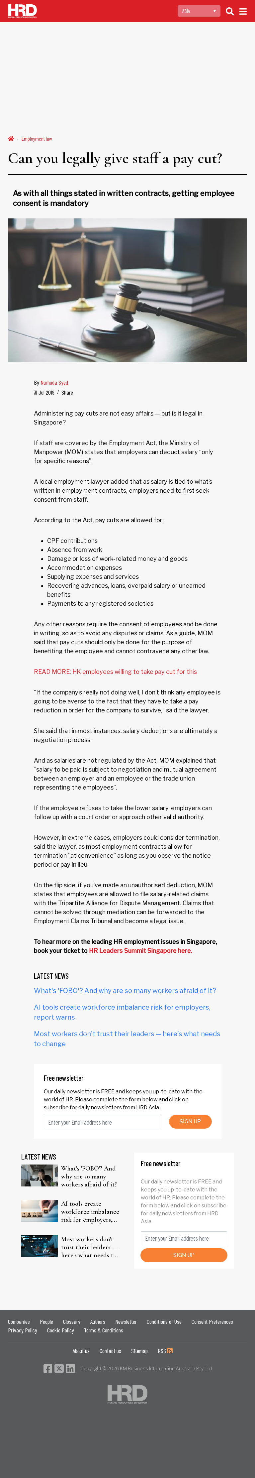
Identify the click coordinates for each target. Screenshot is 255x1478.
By (51, 382)
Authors (97, 1321)
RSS (162, 1350)
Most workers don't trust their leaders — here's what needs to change (89, 1247)
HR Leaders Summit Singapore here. (140, 950)
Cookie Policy (60, 1330)
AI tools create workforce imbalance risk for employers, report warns (90, 1212)
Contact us (110, 1350)
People (46, 1321)
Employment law (37, 138)
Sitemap (139, 1350)
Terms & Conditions (103, 1330)
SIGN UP (190, 1121)
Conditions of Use (164, 1321)
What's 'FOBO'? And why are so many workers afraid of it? (125, 991)
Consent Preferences (212, 1321)
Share (67, 392)
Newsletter (126, 1321)
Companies (19, 1321)
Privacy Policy (22, 1330)
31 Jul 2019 (44, 392)
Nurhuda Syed (54, 382)
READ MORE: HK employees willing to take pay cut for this (115, 671)
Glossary (71, 1321)
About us (81, 1350)
